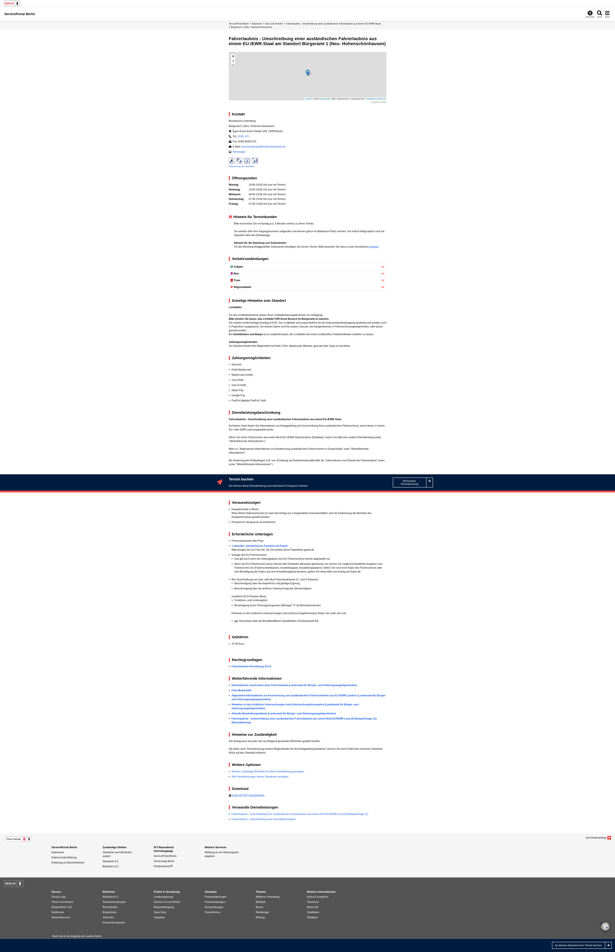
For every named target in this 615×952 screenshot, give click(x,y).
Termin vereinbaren (62, 902)
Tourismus (313, 902)
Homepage (239, 151)
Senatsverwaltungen (114, 902)
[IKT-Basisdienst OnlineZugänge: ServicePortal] (18, 839)
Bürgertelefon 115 (61, 907)
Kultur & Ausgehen (317, 896)
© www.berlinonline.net (375, 98)
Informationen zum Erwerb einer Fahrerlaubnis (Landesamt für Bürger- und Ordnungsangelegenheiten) (294, 685)
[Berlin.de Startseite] (12, 3)
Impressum (57, 852)
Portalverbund (162, 866)
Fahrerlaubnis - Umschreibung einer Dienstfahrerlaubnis (264, 819)
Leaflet (308, 98)
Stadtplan (312, 917)
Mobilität (260, 902)
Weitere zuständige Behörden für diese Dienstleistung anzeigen (268, 771)
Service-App (58, 896)
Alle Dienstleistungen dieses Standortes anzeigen (260, 776)
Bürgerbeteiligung (164, 907)
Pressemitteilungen (216, 896)
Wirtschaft (312, 907)
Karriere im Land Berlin (167, 902)
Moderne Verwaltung (267, 896)
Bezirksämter (110, 907)
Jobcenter (108, 917)
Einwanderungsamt (114, 922)
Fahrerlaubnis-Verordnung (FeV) (251, 666)
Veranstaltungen (214, 907)
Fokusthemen (212, 912)
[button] (308, 72)
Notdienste (57, 912)
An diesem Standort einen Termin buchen (578, 945)
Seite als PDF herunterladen (248, 795)
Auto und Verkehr (274, 23)
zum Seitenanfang (596, 837)
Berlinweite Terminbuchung (409, 482)
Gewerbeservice (60, 917)
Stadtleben (313, 912)
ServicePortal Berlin (239, 23)
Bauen (259, 907)
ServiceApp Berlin (164, 861)
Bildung (260, 917)
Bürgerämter (110, 912)
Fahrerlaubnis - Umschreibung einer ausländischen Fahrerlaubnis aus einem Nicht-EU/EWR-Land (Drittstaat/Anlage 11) (300, 814)
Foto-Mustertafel (241, 690)
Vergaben (159, 917)
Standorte (257, 23)
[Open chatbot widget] (605, 927)
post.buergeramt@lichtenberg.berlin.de (263, 146)
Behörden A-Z (110, 866)
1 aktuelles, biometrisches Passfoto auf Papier (260, 546)
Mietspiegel (262, 912)
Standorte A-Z (110, 861)
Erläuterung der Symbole (241, 166)
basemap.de (324, 98)
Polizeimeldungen (215, 902)
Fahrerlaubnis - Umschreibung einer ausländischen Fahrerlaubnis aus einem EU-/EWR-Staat (333, 23)
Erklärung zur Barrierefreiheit (67, 862)
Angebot (373, 246)
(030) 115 (243, 136)
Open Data (160, 912)
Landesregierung (163, 896)
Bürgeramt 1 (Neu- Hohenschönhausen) (251, 27)
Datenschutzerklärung (64, 857)
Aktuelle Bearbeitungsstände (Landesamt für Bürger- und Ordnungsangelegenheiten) (284, 713)
